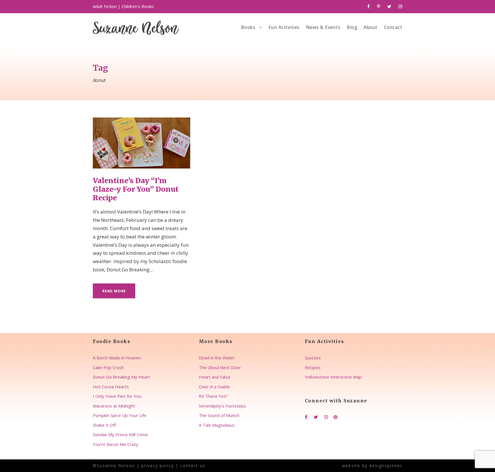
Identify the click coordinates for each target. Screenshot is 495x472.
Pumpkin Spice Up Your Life (119, 415)
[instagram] (400, 6)
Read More (114, 290)
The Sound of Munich (219, 415)
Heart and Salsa (214, 377)
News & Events (323, 27)
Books (248, 27)
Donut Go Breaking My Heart (121, 377)
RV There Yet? (213, 396)
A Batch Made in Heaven (117, 358)
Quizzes (313, 358)
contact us (192, 465)
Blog (352, 27)
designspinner (385, 465)
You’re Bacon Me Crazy (115, 444)
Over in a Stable (214, 386)
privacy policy (157, 465)
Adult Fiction (105, 6)
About (371, 27)
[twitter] (389, 6)
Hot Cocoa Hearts (111, 386)
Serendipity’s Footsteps (222, 406)
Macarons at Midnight (114, 406)
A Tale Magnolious (217, 425)
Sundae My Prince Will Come (120, 434)
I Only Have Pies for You (117, 396)
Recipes (313, 367)
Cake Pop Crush (108, 367)
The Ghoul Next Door (220, 367)
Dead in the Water (217, 358)
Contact (393, 27)
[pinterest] (378, 6)
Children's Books (137, 6)
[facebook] (368, 6)
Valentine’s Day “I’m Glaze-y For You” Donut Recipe (135, 189)
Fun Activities (284, 27)
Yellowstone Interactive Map (333, 377)
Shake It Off (104, 425)
